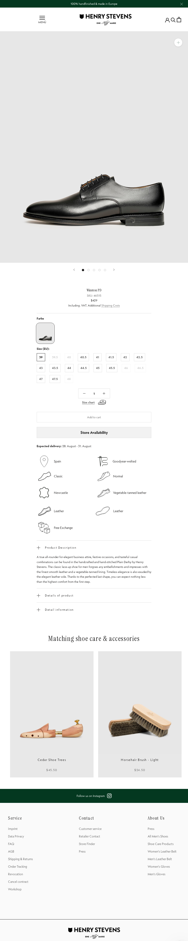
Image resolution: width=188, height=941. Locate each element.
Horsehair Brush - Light (140, 760)
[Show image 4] (99, 270)
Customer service (90, 829)
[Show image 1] (83, 270)
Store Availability (94, 432)
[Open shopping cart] (179, 19)
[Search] (173, 19)
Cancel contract (18, 882)
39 (41, 357)
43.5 (55, 368)
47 (41, 379)
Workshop (15, 889)
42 (125, 357)
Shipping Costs (110, 305)
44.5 (83, 368)
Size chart (88, 402)
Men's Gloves (156, 874)
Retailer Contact (89, 836)
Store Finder (87, 844)
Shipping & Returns (20, 859)
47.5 (55, 379)
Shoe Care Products (161, 844)
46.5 (140, 368)
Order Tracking (17, 866)
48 (69, 379)
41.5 (111, 357)
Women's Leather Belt (162, 851)
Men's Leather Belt (160, 859)
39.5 (55, 357)
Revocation (15, 874)
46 (126, 368)
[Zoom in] (178, 42)
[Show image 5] (105, 270)
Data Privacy (16, 836)
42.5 (139, 357)
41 (97, 357)
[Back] (74, 270)
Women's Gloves (159, 866)
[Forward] (114, 270)
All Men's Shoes (158, 836)
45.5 (112, 368)
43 (41, 368)
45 (98, 368)
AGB (11, 851)
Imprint (13, 829)
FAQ (11, 844)
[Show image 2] (88, 270)
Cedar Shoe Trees (52, 760)
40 (69, 357)
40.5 (83, 357)
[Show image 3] (94, 270)
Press (82, 851)
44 (69, 368)
